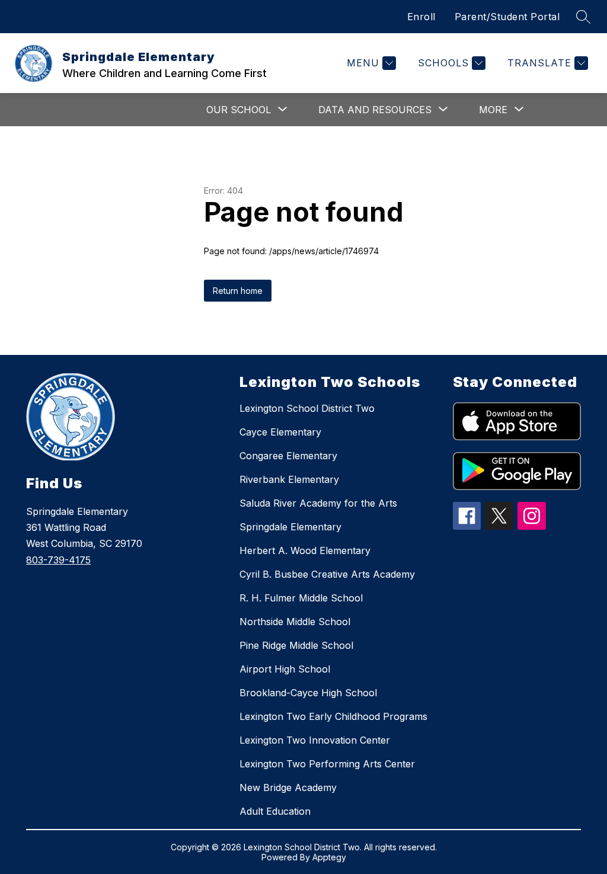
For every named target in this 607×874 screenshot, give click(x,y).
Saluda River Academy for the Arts (318, 503)
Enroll (421, 17)
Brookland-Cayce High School (308, 693)
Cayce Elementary (280, 432)
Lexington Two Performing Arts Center (327, 764)
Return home (238, 291)
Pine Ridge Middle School (296, 645)
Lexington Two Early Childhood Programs (333, 716)
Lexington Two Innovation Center (314, 740)
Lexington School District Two (307, 408)
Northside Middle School (294, 622)
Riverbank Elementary (289, 479)
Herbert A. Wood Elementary (304, 550)
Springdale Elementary (290, 527)
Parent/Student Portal (507, 17)
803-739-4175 (58, 560)
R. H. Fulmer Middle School (301, 598)
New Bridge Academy (288, 787)
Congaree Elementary (288, 456)
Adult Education (275, 811)
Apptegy (329, 857)
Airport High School (284, 669)
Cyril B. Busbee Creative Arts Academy (327, 574)
